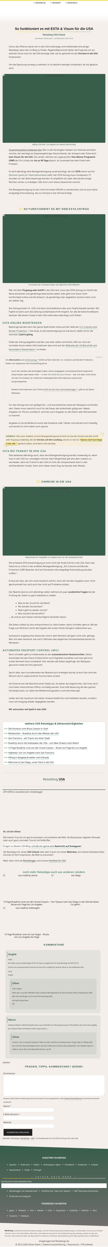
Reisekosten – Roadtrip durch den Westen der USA (33, 733)
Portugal (37, 1170)
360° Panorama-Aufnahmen (86, 1191)
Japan (11, 1210)
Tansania (13, 1216)
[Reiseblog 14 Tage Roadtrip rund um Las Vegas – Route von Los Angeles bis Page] (27, 919)
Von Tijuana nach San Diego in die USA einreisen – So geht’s (75, 903)
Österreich (25, 1164)
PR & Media (87, 1244)
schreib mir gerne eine (56, 846)
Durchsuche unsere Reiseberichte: (16, 1181)
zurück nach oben (53, 1176)
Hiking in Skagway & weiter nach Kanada (28, 757)
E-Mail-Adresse (11, 1114)
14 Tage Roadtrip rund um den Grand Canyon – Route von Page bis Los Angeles (47, 747)
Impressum (73, 1244)
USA (62, 779)
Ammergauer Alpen (52, 1164)
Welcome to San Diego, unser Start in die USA (31, 762)
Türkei (27, 1170)
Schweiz (94, 1164)
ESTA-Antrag (31, 360)
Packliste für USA (57, 860)
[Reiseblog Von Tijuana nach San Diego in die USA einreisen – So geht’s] (75, 887)
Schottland (69, 1164)
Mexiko (40, 1210)
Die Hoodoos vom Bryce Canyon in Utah (28, 728)
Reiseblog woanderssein (54, 8)
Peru (95, 1210)
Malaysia (25, 1216)
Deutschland (14, 1170)
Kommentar (9, 1073)
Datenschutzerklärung (73, 1098)
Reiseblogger (29, 860)
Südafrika (73, 1210)
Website (7, 1122)
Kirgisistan (60, 1210)
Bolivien (85, 1210)
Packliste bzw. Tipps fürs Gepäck (55, 1191)
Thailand (22, 1210)
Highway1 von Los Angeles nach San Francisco (31, 752)
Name (7, 1106)
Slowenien (82, 1164)
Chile (50, 1210)
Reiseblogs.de (62, 1241)
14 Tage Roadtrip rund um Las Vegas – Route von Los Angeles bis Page (26, 935)
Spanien (12, 1164)
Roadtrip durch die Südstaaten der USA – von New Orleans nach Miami (43, 743)
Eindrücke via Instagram (20, 1196)
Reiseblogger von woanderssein (23, 1191)
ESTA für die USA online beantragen (60, 389)
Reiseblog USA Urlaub (54, 35)
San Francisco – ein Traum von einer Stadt (29, 738)
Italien (36, 1164)
